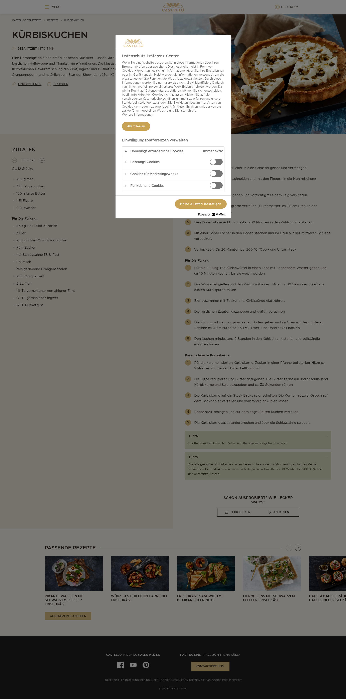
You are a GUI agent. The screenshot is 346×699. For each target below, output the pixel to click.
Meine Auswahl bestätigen (200, 204)
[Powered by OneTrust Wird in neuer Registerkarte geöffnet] (213, 215)
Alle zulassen (136, 126)
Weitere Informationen (137, 114)
